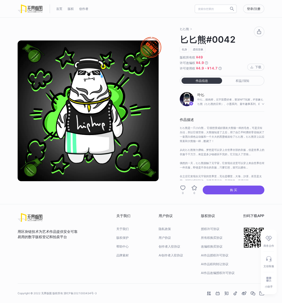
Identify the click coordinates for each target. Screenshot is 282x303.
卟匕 (200, 95)
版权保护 (122, 237)
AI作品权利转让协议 (214, 264)
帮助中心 (122, 246)
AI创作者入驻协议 (171, 255)
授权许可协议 (210, 229)
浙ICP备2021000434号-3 (80, 293)
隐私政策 (165, 229)
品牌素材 (122, 255)
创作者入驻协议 (169, 246)
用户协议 (165, 237)
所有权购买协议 (212, 237)
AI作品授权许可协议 (214, 255)
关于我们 (122, 229)
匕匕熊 (184, 29)
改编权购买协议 (212, 246)
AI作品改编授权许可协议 (218, 273)
